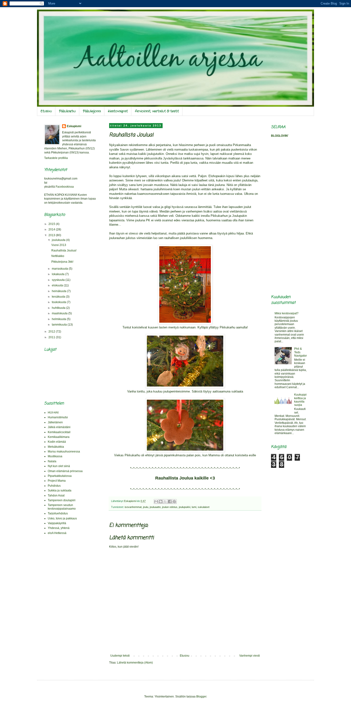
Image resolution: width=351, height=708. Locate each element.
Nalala (52, 461)
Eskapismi (74, 126)
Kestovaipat (118, 111)
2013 (52, 235)
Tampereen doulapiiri (61, 500)
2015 (52, 224)
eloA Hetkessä (57, 533)
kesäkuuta (59, 296)
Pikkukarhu (67, 111)
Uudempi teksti (120, 655)
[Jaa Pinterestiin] (174, 501)
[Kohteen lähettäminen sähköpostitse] (156, 501)
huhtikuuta (59, 308)
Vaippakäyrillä (57, 523)
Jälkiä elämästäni (59, 427)
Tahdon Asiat (56, 495)
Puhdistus (54, 485)
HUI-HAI (53, 412)
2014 (52, 229)
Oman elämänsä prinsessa (65, 471)
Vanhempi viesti (249, 655)
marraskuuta (60, 268)
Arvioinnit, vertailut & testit (157, 111)
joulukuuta (59, 240)
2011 (52, 337)
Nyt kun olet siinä (59, 466)
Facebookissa (65, 186)
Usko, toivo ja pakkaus (62, 518)
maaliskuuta (60, 313)
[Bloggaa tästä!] (160, 501)
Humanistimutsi (58, 417)
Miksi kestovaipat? (286, 313)
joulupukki (184, 507)
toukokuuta (59, 302)
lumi (194, 507)
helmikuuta (59, 319)
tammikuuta (60, 324)
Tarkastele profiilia (56, 158)
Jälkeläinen (55, 422)
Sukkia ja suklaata (59, 490)
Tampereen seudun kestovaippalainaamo (62, 506)
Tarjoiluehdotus (58, 513)
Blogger (201, 696)
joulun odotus (169, 507)
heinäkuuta (59, 291)
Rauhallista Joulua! (63, 250)
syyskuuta (58, 280)
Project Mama (57, 480)
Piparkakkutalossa (60, 476)
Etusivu (46, 111)
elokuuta (58, 285)
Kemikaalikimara (58, 437)
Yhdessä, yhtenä (58, 528)
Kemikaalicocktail (59, 432)
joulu (145, 507)
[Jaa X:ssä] (165, 501)
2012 (52, 331)
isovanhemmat (133, 507)
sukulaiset (203, 507)
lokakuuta (58, 274)
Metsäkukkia (56, 446)
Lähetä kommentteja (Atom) (135, 662)
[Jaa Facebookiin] (169, 501)
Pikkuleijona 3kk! (62, 261)
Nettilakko (57, 256)
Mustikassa (55, 456)
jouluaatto (155, 507)
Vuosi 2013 (58, 245)
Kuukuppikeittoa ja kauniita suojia (300, 400)
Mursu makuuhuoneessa (64, 451)
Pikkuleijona (92, 111)
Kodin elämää (57, 441)
